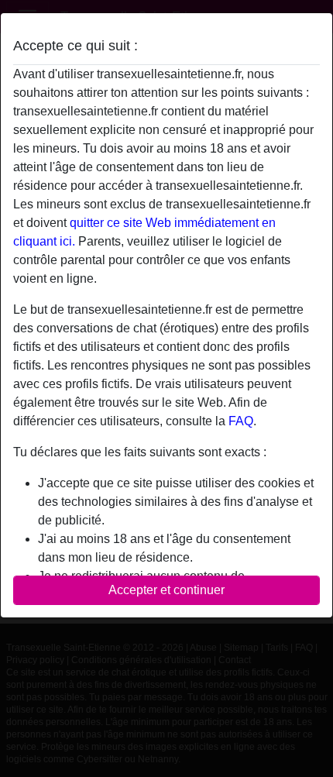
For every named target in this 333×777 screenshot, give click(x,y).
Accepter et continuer (166, 590)
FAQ (240, 421)
